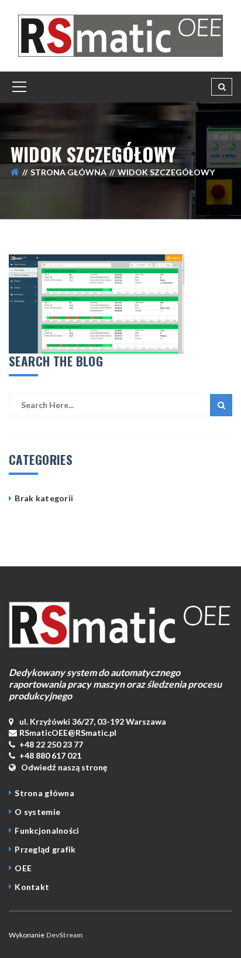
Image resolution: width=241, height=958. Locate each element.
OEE (23, 868)
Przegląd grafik (45, 849)
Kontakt (32, 887)
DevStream (64, 934)
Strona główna (68, 172)
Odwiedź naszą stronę (63, 767)
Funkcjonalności (47, 830)
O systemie (37, 812)
